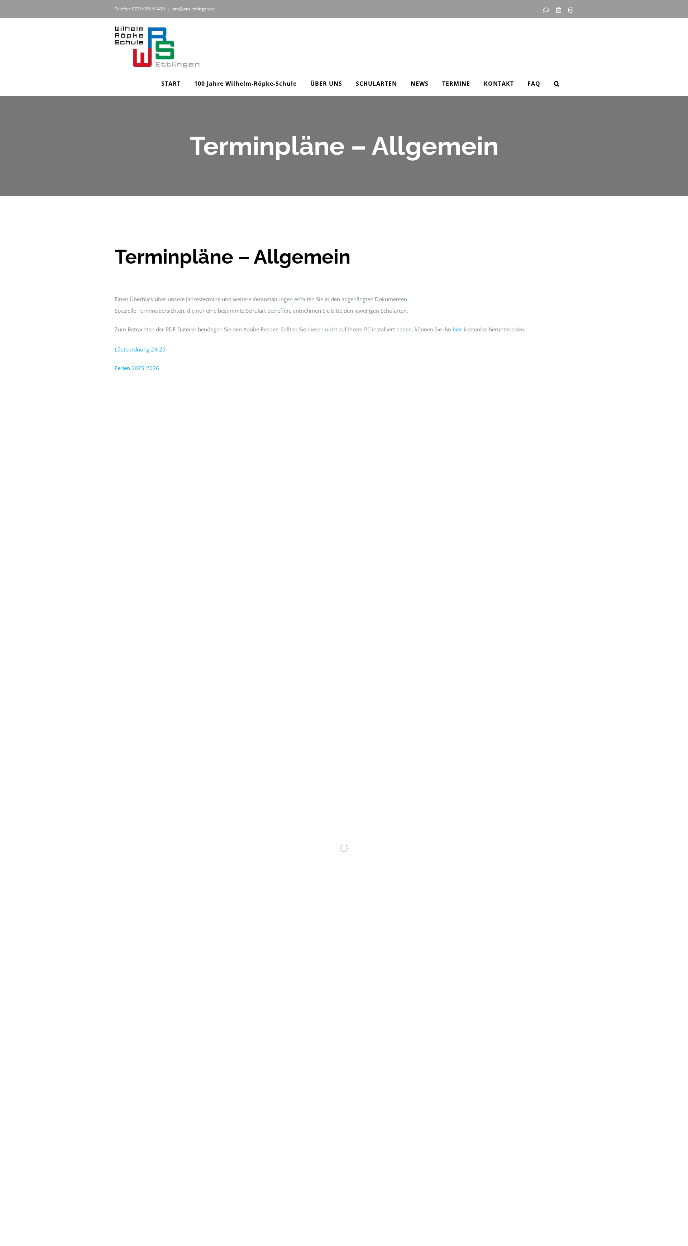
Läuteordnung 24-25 (140, 349)
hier (457, 329)
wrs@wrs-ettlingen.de (193, 9)
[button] (557, 83)
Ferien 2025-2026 (137, 368)
